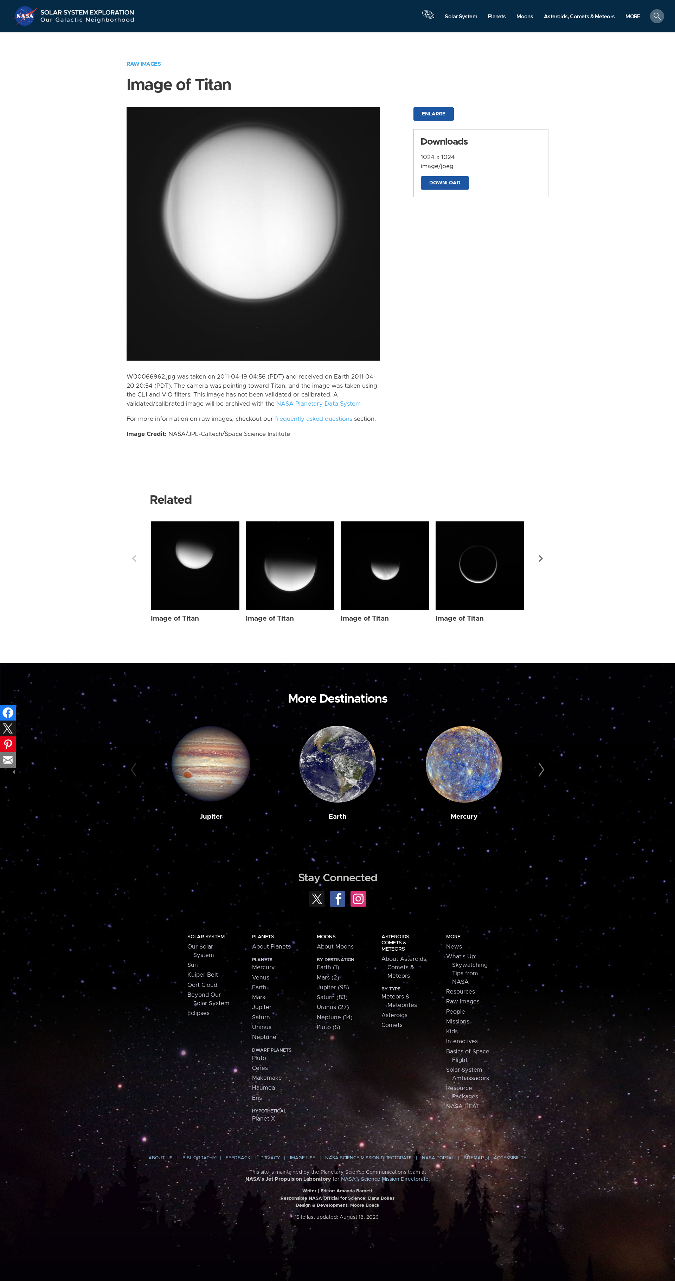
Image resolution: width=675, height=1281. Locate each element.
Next (541, 558)
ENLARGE (433, 114)
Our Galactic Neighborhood (87, 21)
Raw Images (144, 64)
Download (445, 182)
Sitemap (474, 1158)
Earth (338, 816)
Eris (257, 1098)
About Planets (271, 947)
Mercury (464, 816)
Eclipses (198, 1013)
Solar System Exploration (87, 10)
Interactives (462, 1041)
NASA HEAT (463, 1106)
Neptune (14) (335, 1017)
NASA (26, 16)
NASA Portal (438, 1158)
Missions (457, 1022)
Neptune (264, 1037)
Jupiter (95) (333, 987)
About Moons (335, 947)
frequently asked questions (313, 419)
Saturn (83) (332, 997)
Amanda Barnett (354, 1191)
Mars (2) (328, 978)
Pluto (259, 1058)
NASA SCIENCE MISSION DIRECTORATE (368, 1158)
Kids (452, 1031)
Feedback (238, 1158)
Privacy (270, 1158)
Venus (260, 978)
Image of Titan (175, 618)
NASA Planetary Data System (318, 404)
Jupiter (211, 816)
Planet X (263, 1119)
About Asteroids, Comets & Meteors (404, 967)
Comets (392, 1025)
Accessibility (510, 1158)
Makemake (267, 1078)
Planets (263, 936)
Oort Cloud (202, 985)
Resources (460, 992)
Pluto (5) (328, 1027)
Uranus (261, 1027)
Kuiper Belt (202, 975)
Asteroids (394, 1015)
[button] (633, 16)
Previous (134, 558)
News (454, 947)
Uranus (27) (333, 1007)
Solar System (205, 936)
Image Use (302, 1158)
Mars (258, 997)
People (455, 1012)
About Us (160, 1158)
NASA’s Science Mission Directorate (385, 1179)
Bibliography (199, 1158)
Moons (326, 936)
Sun (192, 965)
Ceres (260, 1068)
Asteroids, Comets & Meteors (395, 943)
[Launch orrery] (428, 18)
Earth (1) (328, 967)
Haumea (263, 1088)
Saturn (261, 1017)
